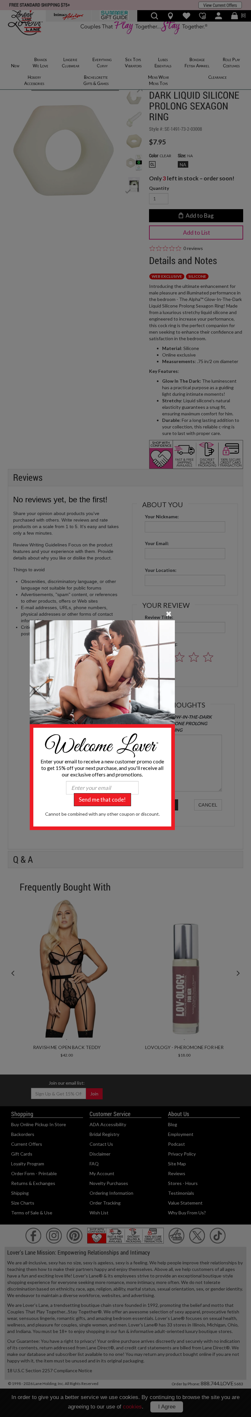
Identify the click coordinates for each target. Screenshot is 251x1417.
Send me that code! (102, 799)
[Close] (169, 613)
